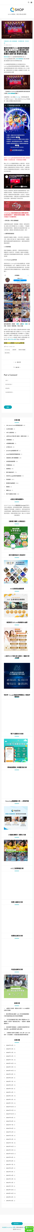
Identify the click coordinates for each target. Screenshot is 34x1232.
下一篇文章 (16, 367)
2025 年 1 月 (9, 1103)
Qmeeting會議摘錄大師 (12, 450)
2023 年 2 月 (9, 1182)
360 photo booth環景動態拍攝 (14, 425)
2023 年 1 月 (9, 1186)
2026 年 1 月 (9, 1059)
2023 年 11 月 (9, 1150)
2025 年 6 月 (9, 1085)
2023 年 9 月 (9, 1157)
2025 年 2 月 (9, 1099)
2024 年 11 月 (9, 1110)
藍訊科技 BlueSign (21, 505)
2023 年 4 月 (9, 1175)
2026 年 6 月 (9, 1045)
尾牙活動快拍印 (10, 472)
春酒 (26, 324)
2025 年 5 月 (9, 1088)
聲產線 (8, 486)
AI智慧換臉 (9, 439)
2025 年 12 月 (9, 1063)
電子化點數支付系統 (11, 494)
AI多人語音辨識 (10, 432)
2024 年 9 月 (9, 1117)
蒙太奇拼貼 (7, 352)
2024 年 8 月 (9, 1121)
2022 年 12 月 (9, 1189)
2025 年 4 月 (9, 1092)
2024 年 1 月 (9, 1142)
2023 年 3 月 (9, 1179)
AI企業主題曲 (9, 429)
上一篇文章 (18, 362)
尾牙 (23, 324)
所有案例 (8, 479)
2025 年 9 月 (9, 1074)
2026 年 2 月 (9, 1056)
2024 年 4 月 (9, 1132)
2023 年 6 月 (9, 1168)
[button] (28, 2)
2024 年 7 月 (9, 1124)
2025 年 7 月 (9, 1081)
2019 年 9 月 (9, 1197)
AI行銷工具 (9, 447)
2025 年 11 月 (9, 1067)
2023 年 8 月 (9, 1161)
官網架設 (8, 468)
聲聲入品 (8, 490)
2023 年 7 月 (9, 1164)
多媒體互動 (21, 41)
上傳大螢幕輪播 (19, 58)
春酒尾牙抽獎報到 (10, 483)
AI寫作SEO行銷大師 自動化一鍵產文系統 (16, 436)
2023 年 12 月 (9, 1146)
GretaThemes (26, 1227)
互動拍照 (14, 349)
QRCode (17, 97)
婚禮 (17, 324)
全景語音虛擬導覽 (10, 461)
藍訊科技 (6, 56)
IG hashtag (7, 349)
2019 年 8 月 (9, 1200)
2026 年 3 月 (9, 1052)
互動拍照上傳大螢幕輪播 (10, 41)
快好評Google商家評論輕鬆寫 (13, 475)
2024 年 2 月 (9, 1139)
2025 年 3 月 (9, 1095)
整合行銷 (10, 339)
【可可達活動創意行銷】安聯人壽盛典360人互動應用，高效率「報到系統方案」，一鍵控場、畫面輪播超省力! (17, 1021)
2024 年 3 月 (9, 1135)
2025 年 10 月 (9, 1070)
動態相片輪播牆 (22, 349)
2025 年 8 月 (9, 1077)
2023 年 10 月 (10, 1153)
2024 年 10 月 (10, 1114)
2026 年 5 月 (9, 1049)
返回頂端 (16, 1223)
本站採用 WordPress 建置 (9, 1227)
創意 (15, 339)
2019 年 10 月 (9, 1193)
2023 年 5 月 (9, 1171)
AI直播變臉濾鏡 (10, 443)
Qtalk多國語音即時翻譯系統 (13, 454)
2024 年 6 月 (9, 1128)
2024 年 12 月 (10, 1106)
